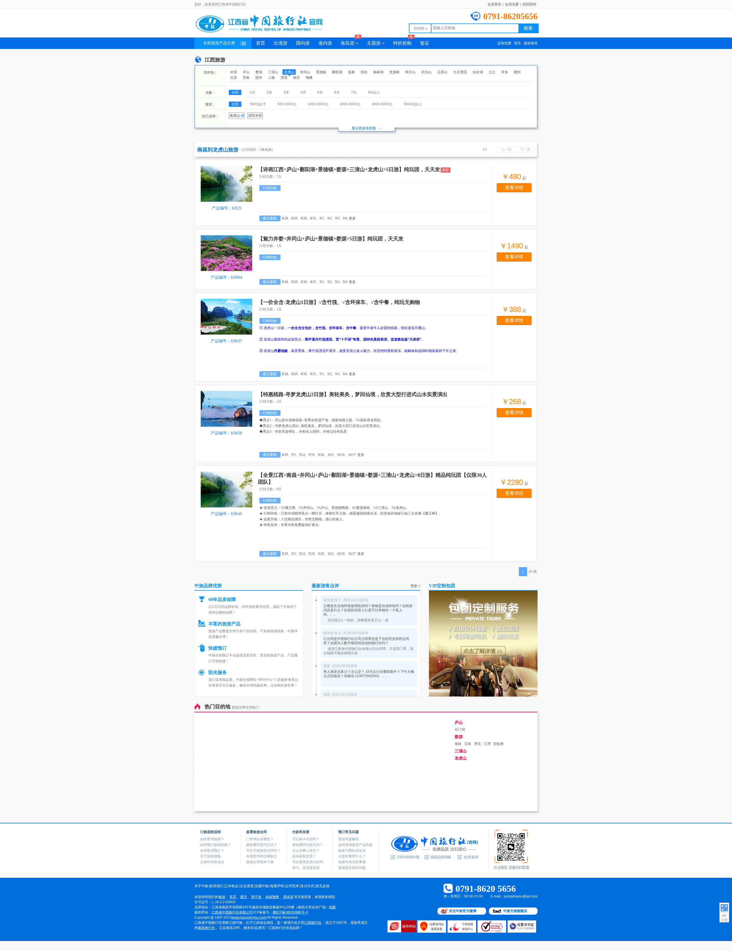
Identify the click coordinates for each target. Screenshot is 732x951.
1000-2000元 (318, 104)
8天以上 (374, 92)
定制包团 (504, 43)
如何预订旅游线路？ (215, 845)
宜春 (246, 78)
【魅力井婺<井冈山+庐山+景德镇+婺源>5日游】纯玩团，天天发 (330, 239)
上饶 (271, 78)
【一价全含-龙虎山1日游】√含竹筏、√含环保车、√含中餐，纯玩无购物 (339, 302)
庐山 (246, 72)
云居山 (442, 72)
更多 (352, 218)
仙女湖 (478, 72)
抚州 (258, 78)
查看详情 (514, 187)
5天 (320, 92)
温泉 (351, 72)
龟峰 (309, 78)
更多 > (415, 586)
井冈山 (305, 72)
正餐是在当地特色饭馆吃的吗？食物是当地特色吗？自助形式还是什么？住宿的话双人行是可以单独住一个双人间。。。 (368, 610)
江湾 (487, 744)
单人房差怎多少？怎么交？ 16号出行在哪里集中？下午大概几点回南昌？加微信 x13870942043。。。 (368, 674)
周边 (364, 72)
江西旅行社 (312, 923)
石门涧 (460, 729)
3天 (286, 92)
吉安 (233, 78)
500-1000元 (287, 104)
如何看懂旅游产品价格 (355, 845)
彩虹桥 (499, 744)
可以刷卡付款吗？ (306, 839)
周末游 (288, 897)
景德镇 (321, 72)
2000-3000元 (350, 104)
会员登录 (494, 4)
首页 (260, 43)
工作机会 (231, 886)
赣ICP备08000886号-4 (290, 912)
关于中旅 (201, 886)
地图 (332, 907)
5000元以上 (413, 104)
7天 (354, 92)
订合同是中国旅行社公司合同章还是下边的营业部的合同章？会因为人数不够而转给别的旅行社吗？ (366, 641)
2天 (269, 92)
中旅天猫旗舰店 (515, 911)
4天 (303, 92)
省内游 (325, 43)
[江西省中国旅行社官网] (265, 32)
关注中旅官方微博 (462, 911)
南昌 (296, 78)
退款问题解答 (348, 839)
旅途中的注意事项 (352, 862)
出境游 (280, 43)
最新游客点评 (325, 585)
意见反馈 (322, 886)
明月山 (410, 72)
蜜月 (243, 897)
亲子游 (256, 897)
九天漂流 (460, 72)
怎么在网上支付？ (306, 851)
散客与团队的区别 (352, 851)
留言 (517, 43)
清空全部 (255, 116)
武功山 (426, 72)
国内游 (303, 43)
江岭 (467, 744)
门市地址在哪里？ (260, 839)
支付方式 (307, 886)
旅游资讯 (531, 43)
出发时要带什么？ (352, 856)
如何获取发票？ (304, 856)
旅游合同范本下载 (260, 862)
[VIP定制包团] (483, 695)
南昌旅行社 (206, 928)
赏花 (232, 897)
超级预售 (272, 897)
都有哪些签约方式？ (261, 845)
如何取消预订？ (212, 851)
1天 (252, 92)
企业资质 (247, 886)
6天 (337, 92)
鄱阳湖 (337, 72)
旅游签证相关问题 (352, 868)
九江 (492, 72)
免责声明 (277, 886)
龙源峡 (394, 72)
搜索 (528, 28)
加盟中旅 (262, 886)
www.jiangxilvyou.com (249, 918)
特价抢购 (403, 41)
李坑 (477, 744)
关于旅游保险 (210, 856)
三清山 (273, 72)
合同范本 (292, 886)
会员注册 (512, 4)
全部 (233, 72)
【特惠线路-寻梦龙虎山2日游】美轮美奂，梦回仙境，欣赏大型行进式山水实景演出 (352, 394)
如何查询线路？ (212, 839)
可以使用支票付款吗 (307, 862)
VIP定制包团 (442, 585)
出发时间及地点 (212, 862)
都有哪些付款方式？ (307, 845)
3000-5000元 (382, 104)
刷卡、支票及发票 (306, 868)
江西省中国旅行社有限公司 (232, 912)
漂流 (284, 78)
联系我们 (216, 886)
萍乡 (504, 72)
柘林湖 (378, 72)
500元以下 (258, 104)
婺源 (258, 72)
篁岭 (458, 744)
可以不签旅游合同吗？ (263, 851)
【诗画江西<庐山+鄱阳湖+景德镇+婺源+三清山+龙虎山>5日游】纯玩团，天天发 (349, 169)
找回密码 (529, 4)
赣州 (517, 72)
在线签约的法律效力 (261, 856)
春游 (221, 897)
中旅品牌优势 (208, 585)
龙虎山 (289, 72)
